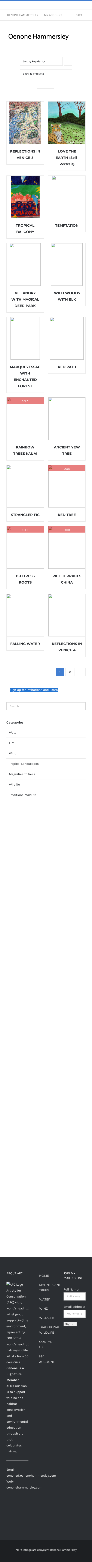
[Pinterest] (19, 1504)
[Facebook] (7, 1504)
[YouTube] (13, 1511)
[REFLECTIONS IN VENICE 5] (25, 123)
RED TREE (67, 515)
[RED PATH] (66, 338)
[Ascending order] (68, 61)
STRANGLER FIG (25, 515)
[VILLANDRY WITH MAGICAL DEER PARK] (25, 264)
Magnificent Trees (22, 774)
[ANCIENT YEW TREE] (66, 418)
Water (13, 732)
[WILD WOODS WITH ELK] (66, 264)
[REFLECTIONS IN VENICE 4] (66, 615)
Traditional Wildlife (22, 795)
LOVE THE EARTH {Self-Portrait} (67, 157)
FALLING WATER (25, 644)
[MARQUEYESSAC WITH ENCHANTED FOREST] (25, 338)
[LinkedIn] (25, 1504)
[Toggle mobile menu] (84, 29)
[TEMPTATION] (66, 197)
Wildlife (14, 784)
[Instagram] (13, 1504)
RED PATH (67, 367)
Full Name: (71, 1289)
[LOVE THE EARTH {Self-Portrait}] (66, 123)
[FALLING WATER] (25, 615)
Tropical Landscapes (24, 764)
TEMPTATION (67, 225)
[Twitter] (7, 1511)
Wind (12, 753)
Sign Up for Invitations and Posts (34, 690)
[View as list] (49, 84)
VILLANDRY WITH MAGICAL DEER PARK (25, 299)
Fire (11, 743)
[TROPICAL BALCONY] (25, 197)
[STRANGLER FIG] (25, 486)
